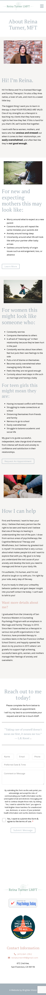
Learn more (11, 266)
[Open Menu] (42, 6)
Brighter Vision (29, 990)
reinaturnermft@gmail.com (24, 957)
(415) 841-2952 (24, 954)
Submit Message (23, 830)
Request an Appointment (18, 461)
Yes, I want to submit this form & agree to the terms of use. (22, 820)
